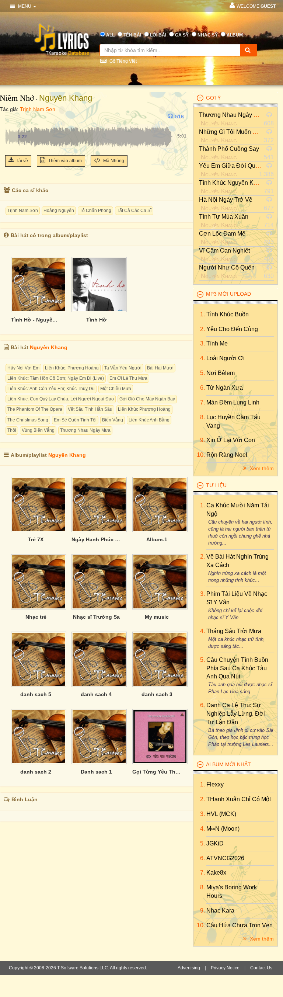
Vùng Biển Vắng (38, 430)
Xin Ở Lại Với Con (230, 440)
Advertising (189, 967)
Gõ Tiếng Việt (122, 61)
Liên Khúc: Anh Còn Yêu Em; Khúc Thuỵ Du (51, 388)
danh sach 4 (96, 694)
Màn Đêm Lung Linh (232, 402)
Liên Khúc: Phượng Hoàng (72, 368)
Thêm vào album (64, 160)
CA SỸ (182, 35)
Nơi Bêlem (220, 373)
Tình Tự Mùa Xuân (223, 216)
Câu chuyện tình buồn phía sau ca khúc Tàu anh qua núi (237, 668)
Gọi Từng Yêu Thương (157, 772)
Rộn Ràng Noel (226, 455)
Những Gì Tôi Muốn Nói (230, 132)
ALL (110, 35)
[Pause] (12, 116)
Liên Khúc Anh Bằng (149, 420)
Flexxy (215, 784)
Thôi (11, 430)
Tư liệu (216, 485)
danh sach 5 (35, 694)
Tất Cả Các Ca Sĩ (134, 210)
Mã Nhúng (113, 160)
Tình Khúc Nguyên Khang (233, 183)
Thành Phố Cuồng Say (229, 149)
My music (157, 617)
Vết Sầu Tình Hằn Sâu (90, 409)
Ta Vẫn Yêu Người (123, 368)
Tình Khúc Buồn (227, 314)
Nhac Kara (220, 910)
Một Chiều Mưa (115, 388)
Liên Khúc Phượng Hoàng (144, 409)
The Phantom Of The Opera (34, 409)
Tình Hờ (96, 320)
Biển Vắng (112, 420)
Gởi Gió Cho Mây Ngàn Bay (147, 399)
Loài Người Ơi (225, 358)
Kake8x (216, 872)
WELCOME (256, 6)
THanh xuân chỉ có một (238, 799)
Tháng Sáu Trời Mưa (233, 631)
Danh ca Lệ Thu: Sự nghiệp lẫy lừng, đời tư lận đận (235, 713)
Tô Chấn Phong (95, 210)
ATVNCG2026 (225, 858)
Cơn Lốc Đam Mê (222, 233)
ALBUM (235, 35)
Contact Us (261, 967)
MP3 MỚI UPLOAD (228, 294)
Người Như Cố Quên (227, 267)
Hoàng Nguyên (58, 210)
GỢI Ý (213, 98)
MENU (24, 6)
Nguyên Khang (65, 98)
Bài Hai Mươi (160, 368)
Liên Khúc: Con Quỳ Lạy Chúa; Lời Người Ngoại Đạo (60, 399)
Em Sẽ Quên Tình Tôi (75, 420)
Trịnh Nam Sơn (37, 109)
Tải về (22, 160)
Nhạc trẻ (35, 617)
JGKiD (215, 843)
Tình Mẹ (217, 343)
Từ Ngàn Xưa (224, 388)
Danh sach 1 (96, 772)
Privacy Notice (225, 967)
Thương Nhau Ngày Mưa (85, 430)
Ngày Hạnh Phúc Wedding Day (96, 539)
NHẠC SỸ (208, 35)
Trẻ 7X (35, 539)
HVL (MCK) (221, 814)
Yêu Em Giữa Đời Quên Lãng (238, 166)
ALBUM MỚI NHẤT (228, 764)
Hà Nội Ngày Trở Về (225, 200)
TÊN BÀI (132, 35)
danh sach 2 (35, 772)
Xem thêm (261, 468)
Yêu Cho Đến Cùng (232, 329)
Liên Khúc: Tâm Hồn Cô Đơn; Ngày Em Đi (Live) (55, 378)
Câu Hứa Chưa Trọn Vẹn (239, 925)
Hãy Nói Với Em (23, 368)
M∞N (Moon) (223, 829)
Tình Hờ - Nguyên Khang (35, 320)
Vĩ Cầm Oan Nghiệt (224, 250)
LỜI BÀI (158, 35)
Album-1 (156, 539)
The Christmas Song (27, 420)
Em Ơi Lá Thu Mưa (128, 378)
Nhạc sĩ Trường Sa (96, 617)
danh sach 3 (157, 694)
